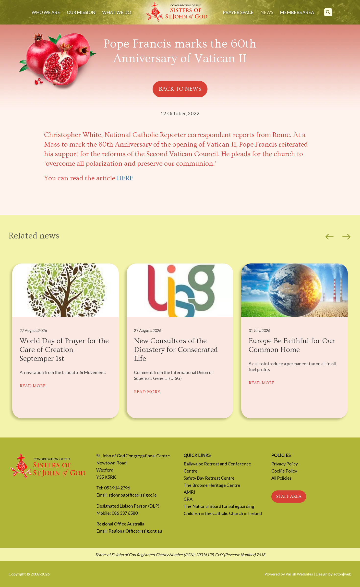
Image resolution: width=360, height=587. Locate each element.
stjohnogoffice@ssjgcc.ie (132, 495)
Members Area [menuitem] (297, 12)
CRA (188, 499)
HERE (125, 178)
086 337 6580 (125, 513)
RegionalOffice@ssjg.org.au (135, 531)
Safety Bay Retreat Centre (209, 478)
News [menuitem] (266, 12)
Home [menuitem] (176, 12)
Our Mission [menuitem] (81, 12)
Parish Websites (299, 574)
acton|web (342, 574)
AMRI (189, 492)
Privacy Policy (284, 463)
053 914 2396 (117, 487)
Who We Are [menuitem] (46, 12)
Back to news (180, 89)
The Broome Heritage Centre (212, 485)
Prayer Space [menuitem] (238, 12)
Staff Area (288, 496)
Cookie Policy (284, 471)
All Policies (281, 478)
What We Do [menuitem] (116, 12)
